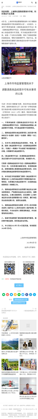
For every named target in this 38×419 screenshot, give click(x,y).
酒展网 (19, 3)
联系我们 (11, 405)
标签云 (33, 405)
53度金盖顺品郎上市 (30, 311)
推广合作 (16, 405)
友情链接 (28, 405)
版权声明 (22, 405)
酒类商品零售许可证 (18, 303)
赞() (20, 285)
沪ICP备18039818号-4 (28, 409)
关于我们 (5, 405)
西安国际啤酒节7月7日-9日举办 (9, 312)
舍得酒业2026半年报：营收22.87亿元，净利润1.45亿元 (28, 353)
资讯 (3, 6)
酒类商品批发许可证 (20, 299)
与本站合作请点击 (15, 279)
